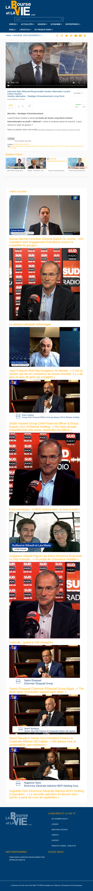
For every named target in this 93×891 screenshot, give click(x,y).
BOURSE (42, 24)
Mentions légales (60, 829)
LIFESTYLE (25, 30)
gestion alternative (50, 146)
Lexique (55, 824)
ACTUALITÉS (27, 24)
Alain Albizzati (27, 146)
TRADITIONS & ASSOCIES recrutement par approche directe (27, 858)
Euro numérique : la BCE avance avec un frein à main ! (44, 509)
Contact (55, 840)
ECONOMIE (56, 24)
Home (8, 35)
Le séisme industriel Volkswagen (30, 324)
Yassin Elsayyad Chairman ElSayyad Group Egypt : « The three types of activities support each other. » (46, 690)
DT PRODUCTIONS (43, 30)
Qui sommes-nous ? (60, 819)
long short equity (11, 147)
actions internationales (17, 146)
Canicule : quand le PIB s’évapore (31, 642)
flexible (34, 146)
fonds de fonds (40, 146)
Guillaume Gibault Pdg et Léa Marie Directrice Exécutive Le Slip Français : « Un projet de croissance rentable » (45, 557)
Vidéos (12, 24)
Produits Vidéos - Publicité (64, 846)
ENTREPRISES (72, 24)
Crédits (55, 835)
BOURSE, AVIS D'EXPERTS (26, 35)
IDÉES (12, 30)
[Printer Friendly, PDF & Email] (11, 138)
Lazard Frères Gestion (62, 146)
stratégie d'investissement (76, 146)
